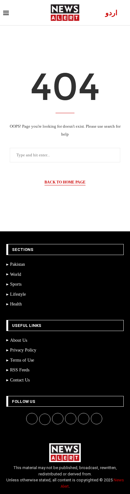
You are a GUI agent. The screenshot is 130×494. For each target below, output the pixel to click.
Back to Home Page (65, 182)
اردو (111, 13)
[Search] (124, 12)
